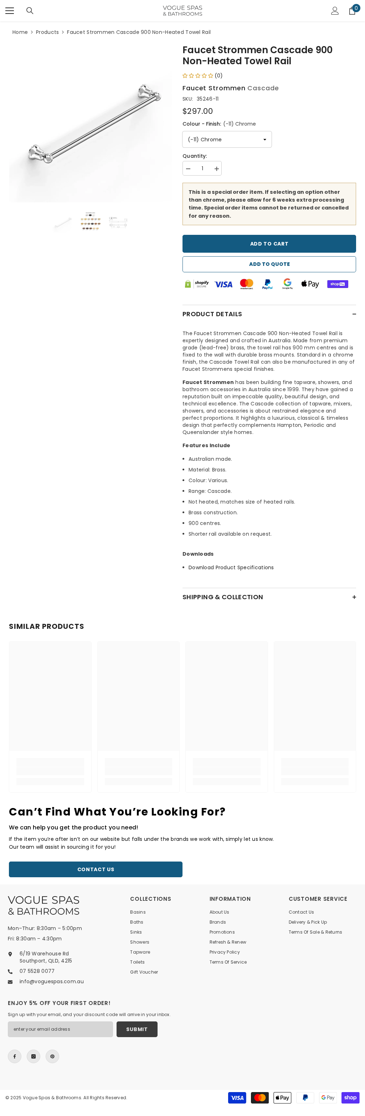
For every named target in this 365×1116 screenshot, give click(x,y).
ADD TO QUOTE (269, 264)
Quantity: (194, 156)
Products (47, 32)
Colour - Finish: (219, 123)
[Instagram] (33, 1056)
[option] (90, 120)
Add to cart (269, 243)
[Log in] (335, 11)
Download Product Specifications (231, 567)
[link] (50, 771)
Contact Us (95, 869)
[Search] (30, 10)
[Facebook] (14, 1056)
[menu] (9, 10)
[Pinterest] (52, 1056)
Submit (137, 1029)
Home (20, 32)
